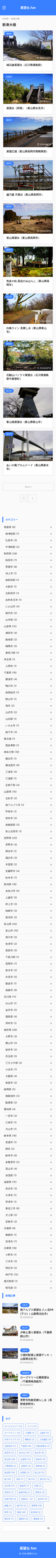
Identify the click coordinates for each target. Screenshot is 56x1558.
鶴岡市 (23, 1519)
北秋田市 (10, 1446)
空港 (37, 1485)
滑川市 (44, 1479)
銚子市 (21, 1505)
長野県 (36, 1505)
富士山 (24, 1452)
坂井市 (9, 1452)
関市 (8, 1512)
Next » (28, 486)
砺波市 (24, 1485)
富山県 (10, 1459)
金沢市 (42, 1499)
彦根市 (26, 1466)
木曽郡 (25, 1472)
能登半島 (24, 1492)
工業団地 (10, 1466)
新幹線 (40, 1466)
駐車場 (35, 1512)
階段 (21, 1512)
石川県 (10, 1485)
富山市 (39, 1452)
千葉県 (26, 1446)
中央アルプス (12, 1439)
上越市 (44, 1433)
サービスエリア (13, 1426)
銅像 (8, 1505)
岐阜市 (40, 1459)
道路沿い (27, 1499)
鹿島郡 (38, 1519)
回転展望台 (43, 1446)
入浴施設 (45, 1439)
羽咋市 (9, 1492)
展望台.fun (28, 8)
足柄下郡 (10, 1499)
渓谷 (19, 1479)
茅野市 (40, 1492)
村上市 (39, 1472)
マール (31, 1426)
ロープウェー (12, 1433)
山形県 (25, 1459)
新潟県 (10, 1472)
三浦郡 (29, 1433)
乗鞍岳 (29, 1439)
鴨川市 (9, 1519)
